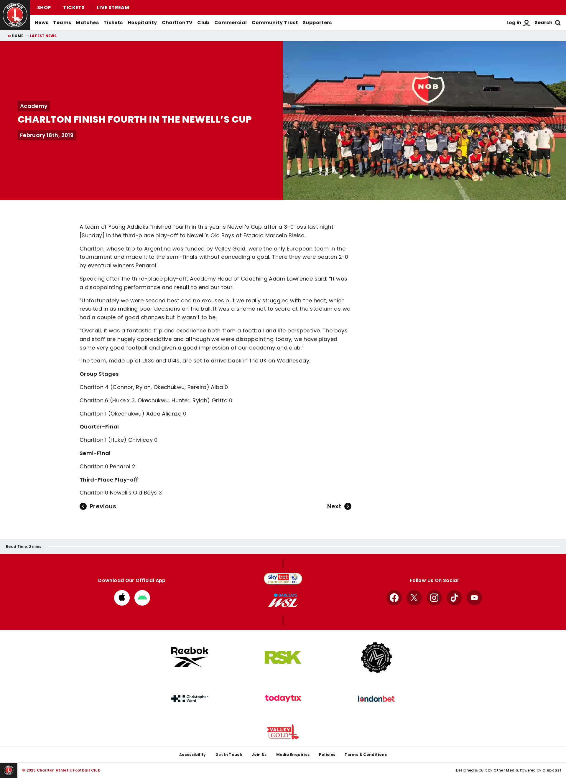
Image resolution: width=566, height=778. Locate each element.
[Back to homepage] (15, 15)
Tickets (74, 7)
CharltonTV (177, 22)
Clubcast (551, 770)
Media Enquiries (293, 754)
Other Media (505, 770)
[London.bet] (376, 698)
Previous (103, 506)
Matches (87, 22)
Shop (44, 7)
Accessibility (192, 754)
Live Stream (113, 7)
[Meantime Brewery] (376, 657)
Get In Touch (228, 754)
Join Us (259, 754)
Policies (327, 754)
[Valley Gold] (283, 732)
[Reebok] (189, 657)
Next (334, 506)
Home (17, 35)
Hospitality (142, 22)
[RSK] (283, 657)
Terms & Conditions (366, 754)
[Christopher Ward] (189, 698)
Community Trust (275, 22)
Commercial (230, 22)
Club (203, 22)
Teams (62, 22)
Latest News (43, 35)
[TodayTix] (283, 699)
